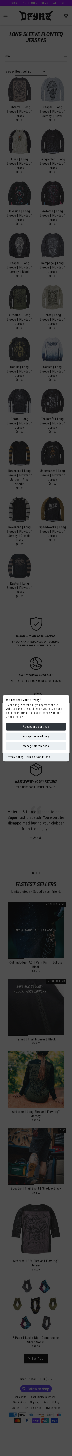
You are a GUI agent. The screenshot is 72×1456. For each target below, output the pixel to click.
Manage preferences (36, 746)
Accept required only (36, 736)
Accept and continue (36, 727)
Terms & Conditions (38, 757)
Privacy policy (15, 757)
